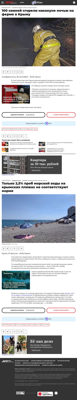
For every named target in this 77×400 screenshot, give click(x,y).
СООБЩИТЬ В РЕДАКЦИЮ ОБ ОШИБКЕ (52, 365)
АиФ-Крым (14, 244)
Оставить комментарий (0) (61, 114)
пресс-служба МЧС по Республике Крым (14, 67)
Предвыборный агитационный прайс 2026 (27, 365)
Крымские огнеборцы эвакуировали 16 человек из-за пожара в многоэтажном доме (23, 143)
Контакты (17, 363)
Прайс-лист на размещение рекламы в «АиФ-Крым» (38, 363)
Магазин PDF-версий (63, 360)
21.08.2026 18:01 (6, 180)
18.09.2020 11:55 (6, 7)
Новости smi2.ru (8, 175)
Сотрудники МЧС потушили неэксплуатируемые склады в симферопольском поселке (55, 150)
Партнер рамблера (30, 393)
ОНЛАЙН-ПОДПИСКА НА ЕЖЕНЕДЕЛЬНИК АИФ (43, 360)
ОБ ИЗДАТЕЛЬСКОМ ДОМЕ (22, 360)
